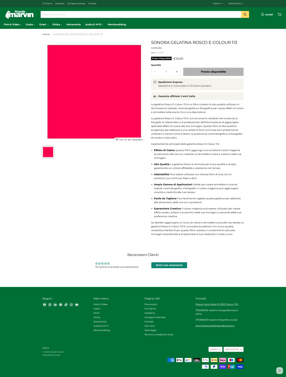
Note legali (150, 330)
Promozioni (150, 304)
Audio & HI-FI (93, 24)
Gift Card (149, 325)
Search (45, 348)
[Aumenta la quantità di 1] (177, 72)
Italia (235, 3)
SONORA (156, 48)
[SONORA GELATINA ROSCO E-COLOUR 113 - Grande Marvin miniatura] (48, 152)
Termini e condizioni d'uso (158, 334)
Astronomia (73, 24)
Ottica (56, 24)
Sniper (57, 355)
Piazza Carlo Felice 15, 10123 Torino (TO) (217, 304)
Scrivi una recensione (169, 265)
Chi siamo (47, 3)
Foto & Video (12, 24)
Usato (30, 24)
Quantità (156, 65)
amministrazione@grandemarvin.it (215, 325)
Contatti (92, 3)
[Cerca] (245, 14)
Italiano (216, 3)
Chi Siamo (150, 308)
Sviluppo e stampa (76, 3)
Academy (59, 3)
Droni (43, 24)
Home (46, 34)
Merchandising (117, 24)
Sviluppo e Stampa (154, 317)
